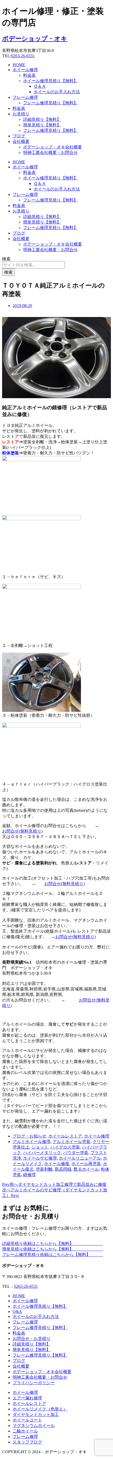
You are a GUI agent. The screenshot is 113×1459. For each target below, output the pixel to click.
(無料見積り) (31, 831)
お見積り (21, 114)
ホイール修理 (25, 70)
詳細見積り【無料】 (42, 119)
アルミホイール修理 (31, 1141)
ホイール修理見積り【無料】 (50, 81)
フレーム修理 (25, 97)
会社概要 (21, 141)
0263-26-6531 (23, 56)
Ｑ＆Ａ (40, 86)
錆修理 (29, 1174)
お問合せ (10, 831)
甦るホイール (86, 1169)
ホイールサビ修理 (40, 1158)
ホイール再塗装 (86, 1163)
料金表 (29, 75)
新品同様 (63, 1169)
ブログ (19, 136)
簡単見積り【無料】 (42, 125)
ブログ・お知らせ (29, 1136)
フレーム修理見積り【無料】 (50, 103)
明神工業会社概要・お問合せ (50, 152)
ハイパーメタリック (42, 1152)
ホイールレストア (65, 1136)
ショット (40, 1147)
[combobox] (33, 264)
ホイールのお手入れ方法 (57, 92)
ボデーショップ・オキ (34, 38)
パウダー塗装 (75, 1152)
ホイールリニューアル (80, 1158)
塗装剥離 (44, 1169)
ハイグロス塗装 (65, 1147)
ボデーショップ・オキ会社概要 (52, 147)
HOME (19, 65)
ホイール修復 (56, 1163)
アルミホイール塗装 (71, 1141)
